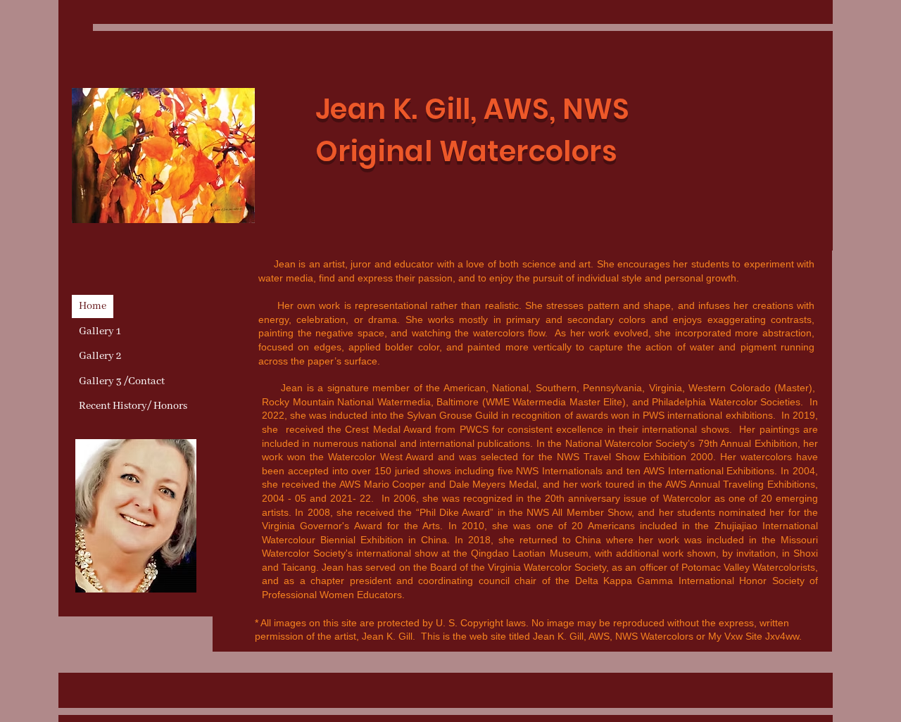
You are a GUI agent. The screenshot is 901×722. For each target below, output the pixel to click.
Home (92, 306)
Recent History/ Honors (133, 406)
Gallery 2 (100, 356)
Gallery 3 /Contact (122, 381)
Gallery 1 (100, 331)
